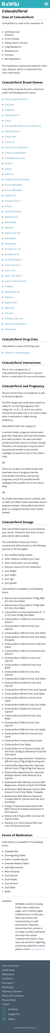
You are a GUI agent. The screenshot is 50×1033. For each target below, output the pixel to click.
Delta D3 (9, 174)
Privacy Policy (9, 999)
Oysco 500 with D (13, 275)
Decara (8, 168)
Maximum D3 (11, 216)
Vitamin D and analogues (17, 352)
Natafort (9, 227)
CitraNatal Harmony (15, 158)
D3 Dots (9, 163)
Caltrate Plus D (12, 131)
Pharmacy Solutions (12, 991)
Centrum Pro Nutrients (16, 147)
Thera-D (9, 313)
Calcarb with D (12, 115)
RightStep (9, 307)
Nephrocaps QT (12, 233)
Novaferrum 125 (13, 249)
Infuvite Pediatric (13, 211)
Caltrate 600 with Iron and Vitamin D (23, 126)
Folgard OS (10, 195)
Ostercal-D (10, 270)
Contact (6, 1004)
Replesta (9, 297)
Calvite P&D (10, 136)
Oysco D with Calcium (15, 281)
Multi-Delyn (10, 222)
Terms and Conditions (13, 995)
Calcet (8, 120)
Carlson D (10, 142)
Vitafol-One (10, 329)
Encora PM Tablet (13, 190)
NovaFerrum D (12, 254)
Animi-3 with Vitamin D (16, 99)
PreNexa (9, 286)
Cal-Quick (9, 104)
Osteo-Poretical (12, 265)
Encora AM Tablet (13, 184)
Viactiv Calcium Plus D (16, 323)
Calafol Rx (9, 109)
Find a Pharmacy (10, 965)
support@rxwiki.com (38, 949)
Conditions (7, 978)
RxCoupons (7, 982)
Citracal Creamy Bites (15, 152)
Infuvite (8, 206)
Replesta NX (11, 302)
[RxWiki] (10, 4)
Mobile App (7, 987)
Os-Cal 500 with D (13, 259)
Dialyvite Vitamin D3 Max (17, 179)
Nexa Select (10, 238)
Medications (8, 974)
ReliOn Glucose (12, 291)
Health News (8, 970)
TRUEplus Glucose (14, 318)
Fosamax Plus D (13, 200)
